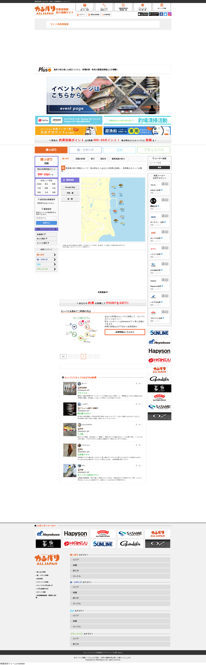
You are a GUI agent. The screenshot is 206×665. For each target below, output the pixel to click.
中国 (53, 188)
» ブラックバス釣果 (42, 582)
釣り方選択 (41, 239)
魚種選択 (40, 234)
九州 (46, 192)
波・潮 (70, 199)
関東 (53, 184)
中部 (39, 188)
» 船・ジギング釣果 (42, 575)
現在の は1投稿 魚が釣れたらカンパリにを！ (104, 140)
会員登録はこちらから (124, 332)
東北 (46, 184)
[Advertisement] (103, 47)
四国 (39, 192)
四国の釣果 (80, 159)
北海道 (39, 184)
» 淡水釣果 (39, 579)
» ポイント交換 (41, 592)
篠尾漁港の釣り (118, 159)
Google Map (70, 187)
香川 (93, 159)
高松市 (103, 159)
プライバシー (108, 652)
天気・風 (70, 193)
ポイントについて (89, 652)
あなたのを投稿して (103, 302)
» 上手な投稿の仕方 (42, 589)
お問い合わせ (118, 652)
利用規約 (99, 652)
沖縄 (53, 192)
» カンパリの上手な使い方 (44, 585)
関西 (46, 188)
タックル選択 (42, 243)
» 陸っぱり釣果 (41, 572)
